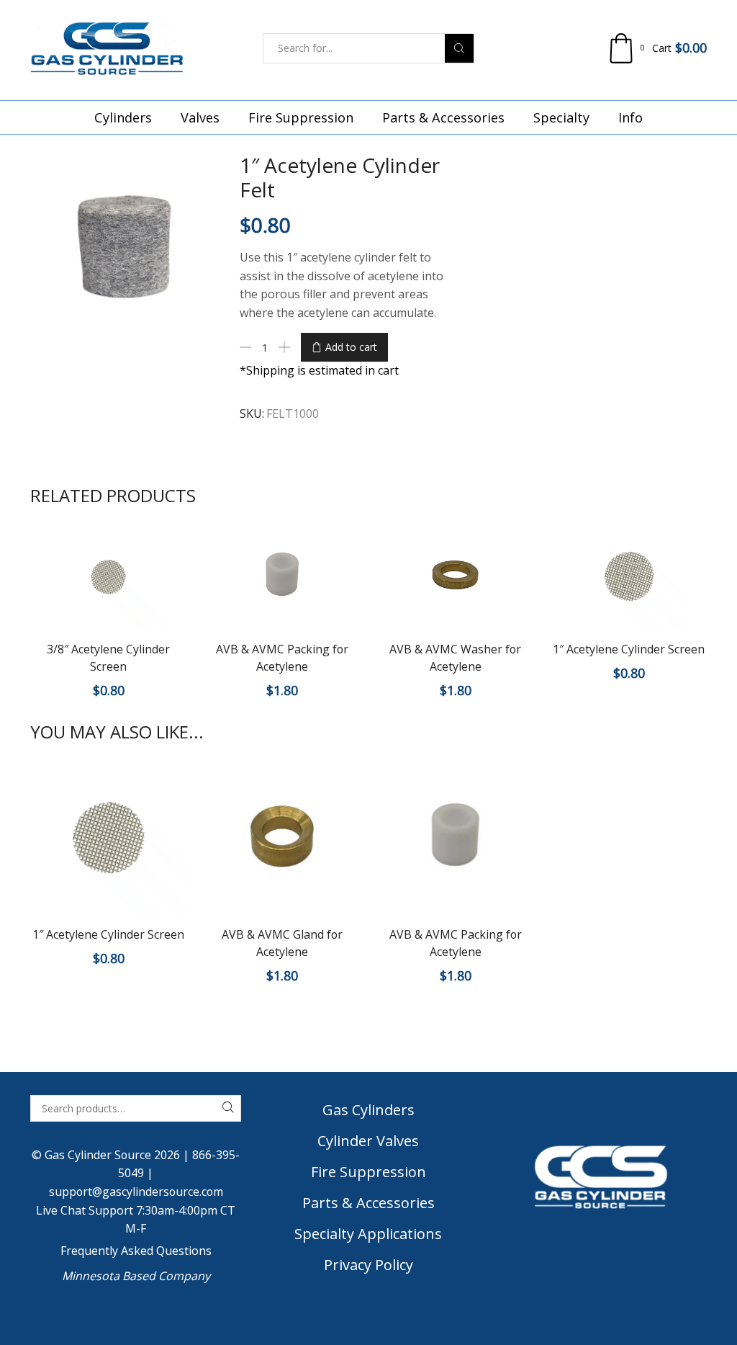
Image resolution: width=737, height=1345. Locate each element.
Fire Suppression (300, 117)
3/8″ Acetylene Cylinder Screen (108, 657)
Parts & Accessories (443, 117)
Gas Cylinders (368, 1110)
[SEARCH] (227, 1108)
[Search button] (459, 48)
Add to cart (351, 347)
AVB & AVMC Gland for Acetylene (282, 943)
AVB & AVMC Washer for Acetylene (455, 657)
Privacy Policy (368, 1264)
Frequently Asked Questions (136, 1251)
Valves (200, 117)
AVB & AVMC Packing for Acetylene (282, 657)
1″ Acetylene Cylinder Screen (629, 649)
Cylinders (123, 117)
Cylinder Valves (368, 1140)
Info (630, 117)
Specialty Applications (368, 1233)
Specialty (561, 117)
